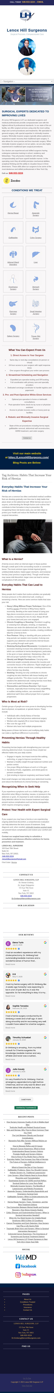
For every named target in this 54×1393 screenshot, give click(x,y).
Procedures (27, 1305)
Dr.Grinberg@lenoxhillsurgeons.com (26, 898)
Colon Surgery (35, 238)
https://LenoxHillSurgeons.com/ (28, 457)
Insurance (28, 1307)
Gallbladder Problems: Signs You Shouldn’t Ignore (27, 1170)
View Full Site (27, 1386)
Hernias (14, 862)
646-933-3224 (28, 2)
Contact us (27, 438)
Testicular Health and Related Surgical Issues (28, 1127)
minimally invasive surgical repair (39, 827)
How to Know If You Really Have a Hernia (27, 1157)
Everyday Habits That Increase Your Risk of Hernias (27, 1159)
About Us (27, 1299)
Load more (26, 1099)
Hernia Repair (13, 213)
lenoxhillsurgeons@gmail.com (14, 859)
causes (16, 609)
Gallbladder (13, 238)
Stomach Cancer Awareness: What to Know (27, 1149)
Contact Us (27, 1310)
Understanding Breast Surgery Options (27, 1151)
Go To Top (27, 1378)
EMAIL (40, 2)
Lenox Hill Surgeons (27, 30)
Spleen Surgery (13, 336)
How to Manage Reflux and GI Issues (27, 1146)
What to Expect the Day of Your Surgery (27, 1167)
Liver (36, 262)
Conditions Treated (27, 1302)
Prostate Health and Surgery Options (27, 1154)
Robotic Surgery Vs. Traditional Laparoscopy (27, 1173)
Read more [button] (10, 964)
